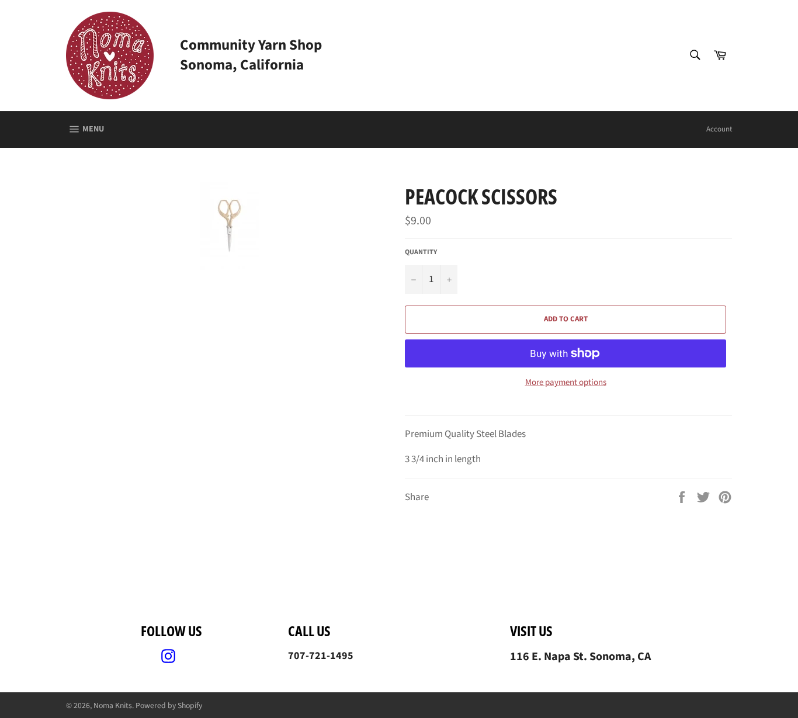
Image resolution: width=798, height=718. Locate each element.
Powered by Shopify (169, 705)
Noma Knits (112, 705)
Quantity (421, 252)
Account (719, 129)
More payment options (565, 383)
